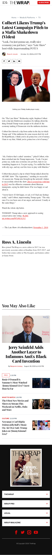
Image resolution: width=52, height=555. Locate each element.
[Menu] (5, 2)
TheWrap (9, 494)
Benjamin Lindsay (16, 366)
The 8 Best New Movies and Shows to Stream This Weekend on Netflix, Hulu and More (15, 405)
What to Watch (8, 397)
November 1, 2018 (40, 227)
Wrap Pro (9, 504)
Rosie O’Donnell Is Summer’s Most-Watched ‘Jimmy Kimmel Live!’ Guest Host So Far (15, 384)
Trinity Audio (25, 109)
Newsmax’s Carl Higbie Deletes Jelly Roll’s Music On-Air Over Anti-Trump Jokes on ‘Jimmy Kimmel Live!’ (14, 427)
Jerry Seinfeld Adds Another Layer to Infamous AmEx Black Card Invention (26, 354)
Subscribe (43, 2)
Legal (7, 513)
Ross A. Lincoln (12, 54)
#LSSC (26, 215)
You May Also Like (18, 305)
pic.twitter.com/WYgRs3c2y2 (13, 218)
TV (39, 17)
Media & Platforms (27, 17)
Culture (5, 418)
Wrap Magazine (12, 522)
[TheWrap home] (20, 2)
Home (13, 17)
